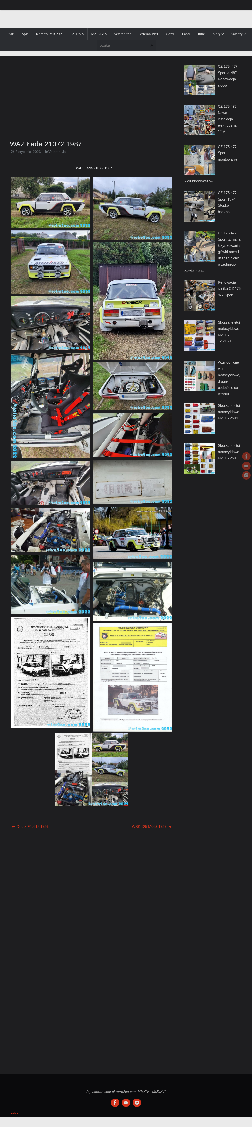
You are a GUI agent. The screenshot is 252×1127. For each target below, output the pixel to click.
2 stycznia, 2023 (28, 152)
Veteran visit (57, 152)
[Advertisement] (91, 96)
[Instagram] (246, 475)
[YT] (246, 466)
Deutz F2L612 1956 (32, 826)
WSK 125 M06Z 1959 (149, 826)
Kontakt (13, 1113)
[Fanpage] (246, 456)
